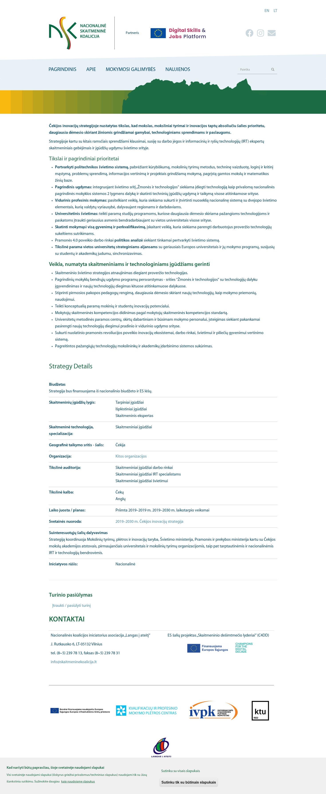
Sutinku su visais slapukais (180, 771)
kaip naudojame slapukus (78, 781)
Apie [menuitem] (91, 69)
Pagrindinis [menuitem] (62, 69)
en (267, 11)
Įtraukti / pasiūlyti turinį (71, 606)
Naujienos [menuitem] (177, 69)
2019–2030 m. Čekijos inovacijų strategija (149, 522)
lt (275, 11)
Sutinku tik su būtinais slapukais (188, 782)
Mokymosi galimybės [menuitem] (130, 69)
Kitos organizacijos (131, 457)
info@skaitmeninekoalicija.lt (74, 662)
